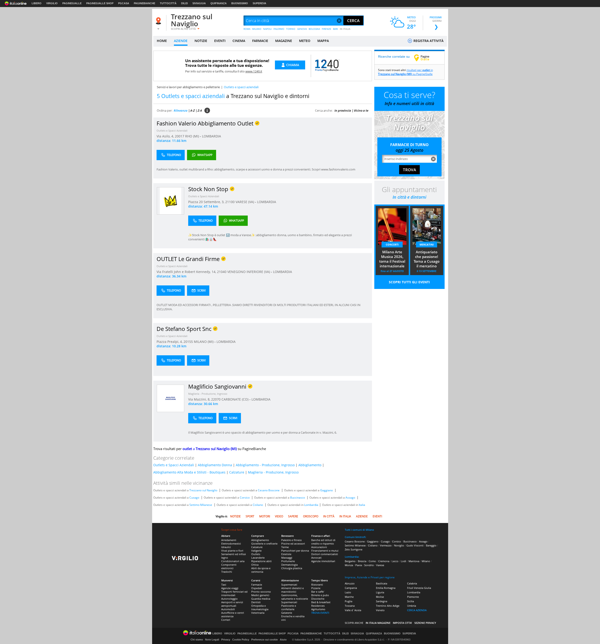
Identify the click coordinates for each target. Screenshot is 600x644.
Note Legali (212, 639)
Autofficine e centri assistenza (232, 614)
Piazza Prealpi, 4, (170, 341)
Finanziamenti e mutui (324, 550)
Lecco (395, 561)
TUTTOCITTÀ (168, 3)
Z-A (200, 110)
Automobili (228, 609)
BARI (335, 28)
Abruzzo (350, 583)
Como (372, 561)
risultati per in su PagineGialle (405, 72)
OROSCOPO (310, 516)
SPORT (250, 516)
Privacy (225, 639)
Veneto (380, 610)
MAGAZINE (283, 40)
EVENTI (219, 40)
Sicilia (410, 601)
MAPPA (323, 40)
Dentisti (256, 602)
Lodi (403, 561)
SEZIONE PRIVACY (425, 623)
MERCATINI (427, 244)
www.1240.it (253, 71)
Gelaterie (286, 612)
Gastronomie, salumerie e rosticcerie (294, 596)
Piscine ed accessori (293, 543)
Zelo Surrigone (353, 549)
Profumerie (288, 561)
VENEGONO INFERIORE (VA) (249, 271)
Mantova (414, 561)
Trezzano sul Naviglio (191, 20)
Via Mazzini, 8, (199, 399)
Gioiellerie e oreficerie (264, 543)
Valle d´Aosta (353, 610)
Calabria (412, 583)
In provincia (342, 110)
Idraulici (226, 547)
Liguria (380, 592)
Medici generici (260, 595)
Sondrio (369, 565)
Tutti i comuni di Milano (359, 529)
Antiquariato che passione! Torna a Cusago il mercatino (426, 259)
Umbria (411, 605)
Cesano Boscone (269, 490)
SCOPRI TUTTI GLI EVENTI (409, 282)
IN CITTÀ (328, 516)
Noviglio (399, 545)
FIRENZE (326, 28)
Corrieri (225, 619)
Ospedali (256, 588)
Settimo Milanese (200, 505)
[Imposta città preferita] (159, 20)
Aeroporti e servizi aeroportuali (232, 603)
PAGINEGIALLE (72, 3)
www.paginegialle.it (425, 57)
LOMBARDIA (211, 136)
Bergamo (350, 561)
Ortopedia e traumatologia (259, 607)
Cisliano (258, 505)
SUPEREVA (259, 3)
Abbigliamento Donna (215, 465)
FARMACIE (260, 40)
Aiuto (283, 639)
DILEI (184, 3)
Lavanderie (258, 557)
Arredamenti (228, 540)
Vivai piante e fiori (232, 550)
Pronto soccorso (261, 591)
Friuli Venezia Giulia (419, 588)
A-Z (192, 110)
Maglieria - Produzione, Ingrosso (207, 393)
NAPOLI (267, 28)
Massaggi (286, 557)
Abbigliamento (309, 465)
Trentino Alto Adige (387, 605)
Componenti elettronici (228, 566)
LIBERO (36, 3)
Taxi (223, 584)
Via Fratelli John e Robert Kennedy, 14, (187, 271)
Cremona (383, 561)
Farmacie (256, 584)
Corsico (245, 498)
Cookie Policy (240, 639)
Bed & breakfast (320, 602)
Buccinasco (297, 498)
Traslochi (226, 571)
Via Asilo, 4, (166, 136)
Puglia (348, 601)
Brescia (362, 561)
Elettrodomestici (231, 543)
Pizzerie (315, 588)
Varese (380, 565)
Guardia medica (260, 598)
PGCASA (123, 3)
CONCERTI (392, 244)
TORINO (290, 28)
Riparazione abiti (261, 561)
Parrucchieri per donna (295, 550)
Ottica (255, 564)
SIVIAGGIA (199, 3)
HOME (162, 40)
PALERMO (279, 28)
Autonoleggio (229, 598)
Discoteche (317, 598)
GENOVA (302, 28)
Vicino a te (361, 110)
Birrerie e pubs (320, 595)
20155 (188, 341)
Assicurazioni (319, 547)
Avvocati (316, 557)
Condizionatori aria (232, 561)
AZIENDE (181, 40)
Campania (351, 588)
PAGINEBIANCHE (144, 3)
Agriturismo (318, 609)
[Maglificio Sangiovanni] (170, 398)
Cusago (194, 498)
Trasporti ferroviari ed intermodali (234, 593)
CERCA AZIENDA (417, 610)
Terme (285, 547)
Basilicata (381, 583)
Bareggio (431, 545)
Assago (350, 498)
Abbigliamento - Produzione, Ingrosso (265, 465)
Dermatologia (289, 564)
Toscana (350, 605)
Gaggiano (326, 490)
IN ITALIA (345, 28)
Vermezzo (386, 545)
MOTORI (264, 516)
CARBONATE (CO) (235, 399)
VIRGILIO (52, 3)
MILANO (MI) (204, 341)
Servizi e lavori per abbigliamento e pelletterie (188, 87)
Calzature (236, 472)
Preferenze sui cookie (264, 639)
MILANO (256, 28)
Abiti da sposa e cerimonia (260, 569)
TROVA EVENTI (320, 612)
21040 (221, 271)
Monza (349, 565)
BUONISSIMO (239, 3)
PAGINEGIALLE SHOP (99, 3)
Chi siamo (197, 639)
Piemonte (413, 597)
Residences (318, 605)
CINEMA (238, 40)
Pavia (358, 565)
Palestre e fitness (291, 540)
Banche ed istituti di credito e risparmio (323, 541)
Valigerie (256, 550)
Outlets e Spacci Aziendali (172, 130)
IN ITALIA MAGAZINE (378, 623)
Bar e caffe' (317, 591)
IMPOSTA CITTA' (402, 623)
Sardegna (381, 601)
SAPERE (293, 516)
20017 (179, 136)
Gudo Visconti (415, 545)
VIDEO (279, 516)
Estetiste (286, 554)
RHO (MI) (192, 136)
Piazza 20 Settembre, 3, (206, 202)
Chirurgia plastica (291, 568)
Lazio (348, 592)
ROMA (247, 28)
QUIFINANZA (218, 3)
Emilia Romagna (385, 588)
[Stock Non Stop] (170, 201)
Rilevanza (181, 110)
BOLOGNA (314, 28)
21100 (230, 202)
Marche (349, 597)
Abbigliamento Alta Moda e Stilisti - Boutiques (189, 472)
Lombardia (311, 505)
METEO (304, 40)
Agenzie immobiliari (323, 561)
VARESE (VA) (245, 202)
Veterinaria (257, 612)
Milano (426, 561)
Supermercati (289, 584)
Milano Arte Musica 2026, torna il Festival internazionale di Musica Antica (392, 259)
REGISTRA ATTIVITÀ (427, 40)
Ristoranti (317, 584)
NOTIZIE (201, 40)
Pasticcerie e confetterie (288, 607)
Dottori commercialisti (324, 554)
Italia (362, 505)
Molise (380, 597)
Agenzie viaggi (229, 588)
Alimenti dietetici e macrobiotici (292, 589)
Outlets (255, 554)
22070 (216, 399)
